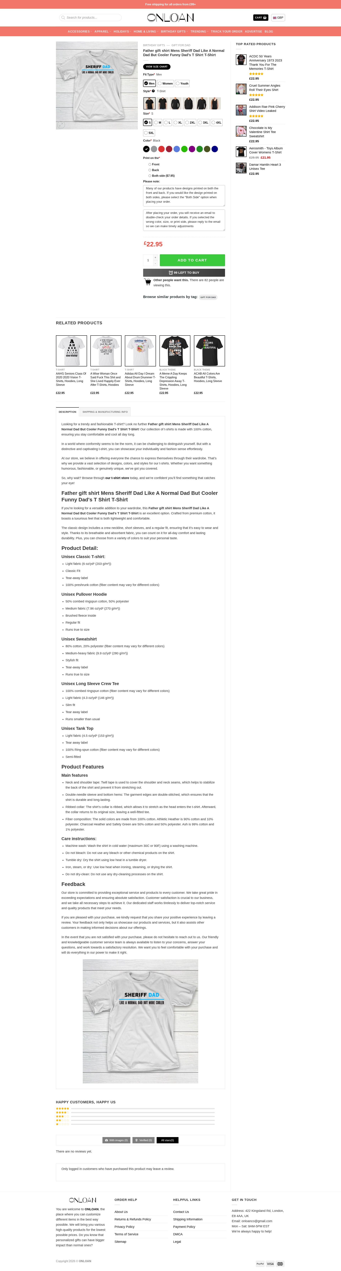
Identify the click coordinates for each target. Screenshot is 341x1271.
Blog (269, 31)
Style (148, 91)
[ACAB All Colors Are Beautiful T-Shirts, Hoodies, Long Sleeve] (209, 351)
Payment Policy (184, 1227)
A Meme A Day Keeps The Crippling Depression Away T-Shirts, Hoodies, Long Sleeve (173, 381)
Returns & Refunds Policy (133, 1219)
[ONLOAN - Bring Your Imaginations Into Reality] (170, 17)
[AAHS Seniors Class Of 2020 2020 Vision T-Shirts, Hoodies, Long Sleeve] (71, 351)
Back (155, 170)
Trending (198, 31)
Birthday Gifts (173, 31)
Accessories (79, 31)
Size (146, 113)
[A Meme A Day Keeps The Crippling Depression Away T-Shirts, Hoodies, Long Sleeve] (175, 351)
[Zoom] (61, 125)
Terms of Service (126, 1234)
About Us (121, 1212)
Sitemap (120, 1241)
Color (147, 140)
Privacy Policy (124, 1227)
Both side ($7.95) (163, 175)
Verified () (145, 1140)
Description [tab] (67, 411)
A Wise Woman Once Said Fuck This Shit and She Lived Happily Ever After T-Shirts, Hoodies (105, 379)
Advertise (253, 31)
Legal (177, 1241)
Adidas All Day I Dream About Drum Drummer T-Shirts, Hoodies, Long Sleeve (140, 379)
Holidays (121, 31)
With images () (118, 1140)
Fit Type (149, 74)
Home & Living (145, 31)
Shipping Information (187, 1219)
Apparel (101, 31)
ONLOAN (92, 1209)
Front (155, 164)
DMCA (178, 1234)
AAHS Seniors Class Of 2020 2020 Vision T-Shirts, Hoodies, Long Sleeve (71, 379)
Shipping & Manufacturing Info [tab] (105, 411)
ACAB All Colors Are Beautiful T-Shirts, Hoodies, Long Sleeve (208, 377)
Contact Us (181, 1212)
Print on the (151, 157)
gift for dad (181, 45)
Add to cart (192, 260)
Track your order (226, 31)
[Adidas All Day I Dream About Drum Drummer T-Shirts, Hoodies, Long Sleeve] (140, 351)
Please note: (151, 181)
